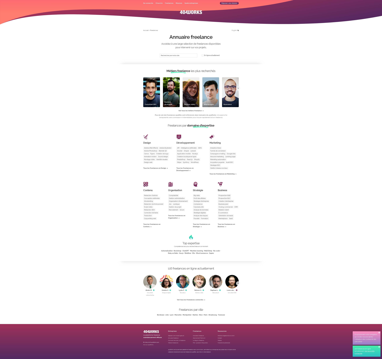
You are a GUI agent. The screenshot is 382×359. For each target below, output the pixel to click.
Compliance (198, 204)
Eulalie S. (165, 290)
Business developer (168, 103)
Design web (148, 162)
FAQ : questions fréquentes (200, 342)
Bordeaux (160, 315)
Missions (179, 3)
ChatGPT (185, 251)
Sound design (163, 156)
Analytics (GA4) (215, 148)
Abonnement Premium (199, 338)
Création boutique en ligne (186, 156)
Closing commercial (226, 207)
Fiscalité (196, 218)
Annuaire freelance (173, 338)
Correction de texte (151, 213)
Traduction (148, 216)
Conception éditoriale (152, 198)
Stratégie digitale (200, 213)
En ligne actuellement (212, 55)
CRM (236, 207)
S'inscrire (159, 3)
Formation (204, 218)
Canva (146, 154)
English (234, 30)
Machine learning (196, 251)
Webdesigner (209, 104)
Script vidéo (148, 207)
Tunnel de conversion (218, 151)
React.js (189, 159)
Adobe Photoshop (150, 151)
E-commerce (223, 213)
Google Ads (231, 154)
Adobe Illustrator (165, 148)
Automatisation (167, 251)
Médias (220, 340)
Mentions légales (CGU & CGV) (226, 335)
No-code (216, 251)
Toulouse (221, 315)
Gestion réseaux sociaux (219, 168)
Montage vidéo (149, 159)
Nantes (195, 315)
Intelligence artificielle (188, 148)
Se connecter (148, 3)
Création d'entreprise (226, 201)
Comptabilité (173, 195)
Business (222, 190)
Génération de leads (226, 216)
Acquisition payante (217, 162)
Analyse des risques (201, 216)
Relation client (224, 210)
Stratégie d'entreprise (201, 201)
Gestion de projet (175, 207)
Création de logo (162, 154)
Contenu (148, 190)
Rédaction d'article (150, 195)
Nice (201, 315)
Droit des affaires (200, 198)
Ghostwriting (148, 201)
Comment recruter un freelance (176, 340)
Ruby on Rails (173, 253)
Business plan (223, 204)
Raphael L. (214, 290)
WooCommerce (202, 253)
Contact (220, 338)
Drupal (186, 151)
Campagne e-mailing (217, 154)
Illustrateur (228, 104)
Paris (205, 315)
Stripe (179, 162)
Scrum (182, 210)
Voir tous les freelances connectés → (191, 300)
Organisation (175, 190)
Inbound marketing (217, 156)
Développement (185, 142)
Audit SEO (229, 162)
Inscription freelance (198, 335)
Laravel (193, 151)
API (178, 148)
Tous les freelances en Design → (155, 168)
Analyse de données (201, 210)
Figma (152, 154)
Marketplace (223, 218)
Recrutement (173, 210)
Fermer (379, 332)
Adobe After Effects (151, 148)
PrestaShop (181, 159)
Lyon (171, 315)
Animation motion (150, 156)
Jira (170, 204)
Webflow (188, 253)
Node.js (195, 154)
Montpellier (187, 315)
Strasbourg (213, 315)
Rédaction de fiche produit (153, 204)
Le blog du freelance (198, 340)
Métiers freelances (173, 342)
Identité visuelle (161, 159)
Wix (193, 253)
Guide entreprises (191, 3)
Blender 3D (163, 151)
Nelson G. (198, 290)
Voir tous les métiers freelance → (191, 111)
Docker (179, 151)
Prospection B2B (224, 195)
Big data (197, 195)
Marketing (215, 142)
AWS (200, 148)
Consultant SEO (150, 104)
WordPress (194, 162)
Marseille (178, 315)
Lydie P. (181, 290)
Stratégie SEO (215, 165)
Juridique (176, 204)
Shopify (197, 159)
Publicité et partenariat (224, 342)
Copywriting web (150, 218)
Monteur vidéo (189, 104)
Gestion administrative (176, 198)
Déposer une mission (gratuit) (176, 335)
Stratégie (198, 190)
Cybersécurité (199, 207)
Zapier (211, 253)
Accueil (146, 30)
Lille (167, 315)
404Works (191, 13)
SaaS (231, 218)
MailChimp (208, 251)
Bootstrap (177, 251)
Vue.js (181, 253)
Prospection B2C (224, 198)
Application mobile (184, 154)
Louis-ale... (231, 290)
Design (147, 142)
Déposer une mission (229, 3)
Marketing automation (218, 159)
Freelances (169, 3)
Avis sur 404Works (148, 344)
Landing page (230, 156)
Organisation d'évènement (178, 201)
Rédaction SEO (149, 210)
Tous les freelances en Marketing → (223, 174)
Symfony (186, 162)
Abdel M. (149, 290)
